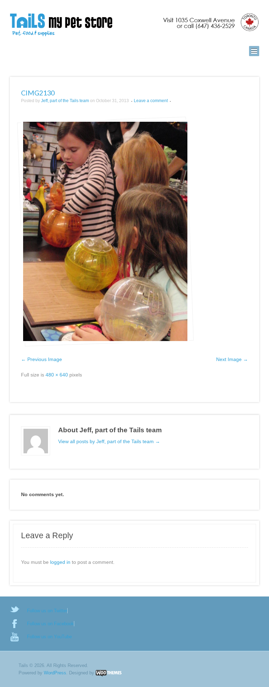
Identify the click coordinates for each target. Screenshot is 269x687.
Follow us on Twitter (47, 610)
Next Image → (232, 359)
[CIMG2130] (105, 231)
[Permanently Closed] (134, 25)
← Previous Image (41, 359)
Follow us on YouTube (49, 636)
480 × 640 (57, 375)
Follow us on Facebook (50, 623)
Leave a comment (151, 100)
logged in (60, 562)
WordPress (55, 672)
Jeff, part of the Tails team (65, 100)
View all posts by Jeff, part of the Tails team (109, 441)
